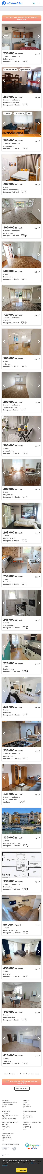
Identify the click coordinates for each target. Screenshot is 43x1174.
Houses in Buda (27, 1126)
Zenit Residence (27, 1115)
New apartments (6, 1135)
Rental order (26, 1104)
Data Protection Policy (7, 1104)
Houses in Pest (5, 1126)
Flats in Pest (5, 1124)
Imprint (4, 1106)
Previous (12, 1074)
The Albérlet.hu (27, 1106)
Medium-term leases (7, 1139)
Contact (25, 1102)
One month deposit (6, 1137)
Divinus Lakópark (27, 1117)
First (6, 1074)
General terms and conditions (9, 1102)
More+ (3, 1108)
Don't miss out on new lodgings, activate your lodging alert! (21, 18)
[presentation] (4, 37)
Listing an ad (5, 1113)
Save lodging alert (22, 1088)
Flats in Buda (26, 1124)
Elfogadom (21, 1170)
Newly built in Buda (28, 1128)
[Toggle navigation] (38, 3)
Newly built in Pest (6, 1128)
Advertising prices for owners (9, 1118)
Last (37, 1074)
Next (32, 1074)
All (23, 1113)
